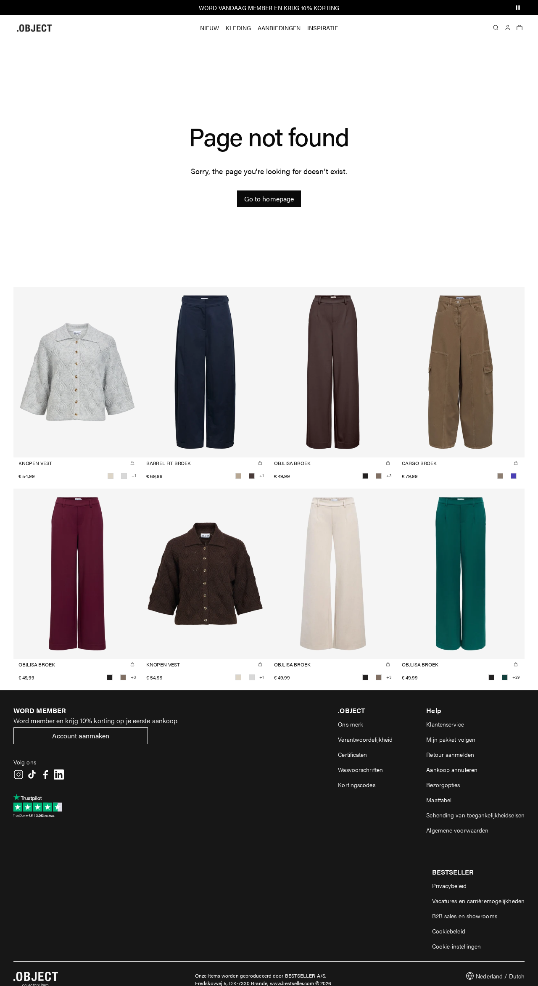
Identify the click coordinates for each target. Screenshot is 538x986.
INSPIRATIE (322, 28)
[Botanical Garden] (505, 677)
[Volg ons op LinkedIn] (59, 774)
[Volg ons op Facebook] (45, 774)
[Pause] (517, 7)
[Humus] (238, 476)
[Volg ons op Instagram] (18, 774)
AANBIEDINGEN (279, 28)
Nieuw (209, 28)
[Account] (508, 28)
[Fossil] (379, 476)
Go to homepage (269, 199)
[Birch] (110, 476)
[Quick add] (132, 463)
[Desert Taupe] (500, 476)
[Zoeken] (496, 28)
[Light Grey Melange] (124, 476)
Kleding (238, 28)
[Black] (365, 476)
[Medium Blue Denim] (514, 476)
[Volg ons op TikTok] (32, 774)
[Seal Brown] (252, 476)
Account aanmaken (81, 735)
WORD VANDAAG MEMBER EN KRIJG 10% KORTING (269, 7)
